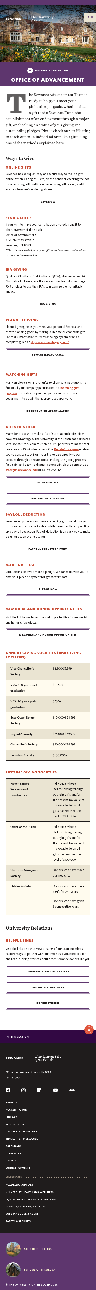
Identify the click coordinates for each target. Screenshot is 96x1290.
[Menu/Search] (90, 17)
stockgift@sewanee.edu (22, 470)
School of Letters (38, 1249)
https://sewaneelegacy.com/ (50, 342)
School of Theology (40, 1269)
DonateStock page (66, 449)
